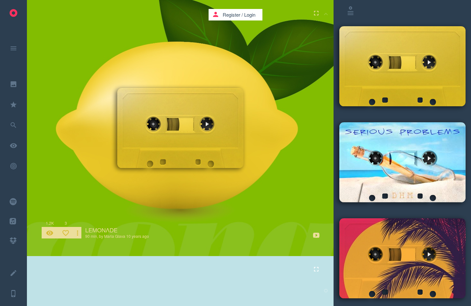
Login (249, 14)
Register (231, 14)
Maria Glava (114, 236)
